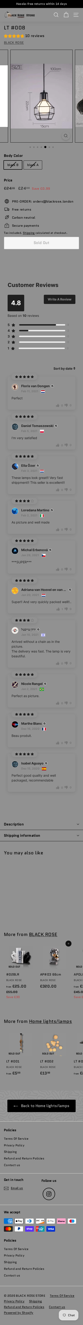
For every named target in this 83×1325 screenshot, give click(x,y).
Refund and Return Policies (24, 1158)
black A (32, 165)
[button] (24, 36)
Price (8, 180)
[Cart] (66, 15)
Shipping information (22, 835)
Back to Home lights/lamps (44, 1105)
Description (14, 824)
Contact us (12, 1165)
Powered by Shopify (18, 1313)
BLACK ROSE (14, 42)
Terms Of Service (16, 1138)
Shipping (29, 233)
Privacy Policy (14, 1145)
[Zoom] (66, 136)
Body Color (13, 155)
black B (12, 165)
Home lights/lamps (50, 1021)
